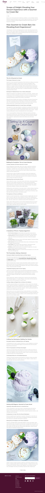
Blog (16, 478)
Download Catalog (18, 487)
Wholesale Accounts (18, 477)
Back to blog (23, 470)
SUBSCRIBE (37, 478)
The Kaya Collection (40, 491)
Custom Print (17, 486)
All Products (17, 482)
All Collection (17, 483)
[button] (15, 1)
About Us (16, 479)
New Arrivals (17, 484)
